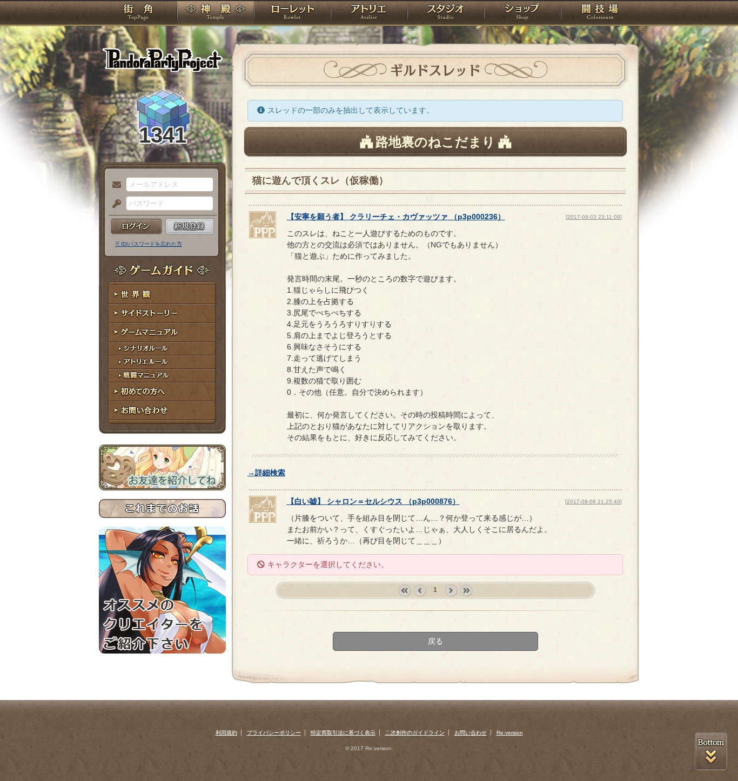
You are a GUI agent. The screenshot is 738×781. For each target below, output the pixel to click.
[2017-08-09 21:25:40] (593, 501)
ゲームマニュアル (162, 332)
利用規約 (226, 733)
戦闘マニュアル (162, 375)
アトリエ (369, 13)
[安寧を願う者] (262, 235)
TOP (138, 13)
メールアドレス (114, 185)
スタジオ (445, 13)
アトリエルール (162, 362)
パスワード (114, 204)
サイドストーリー (162, 313)
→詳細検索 (266, 472)
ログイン (136, 226)
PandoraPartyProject (162, 59)
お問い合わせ (162, 410)
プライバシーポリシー (274, 733)
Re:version (510, 733)
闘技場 (600, 13)
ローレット (292, 13)
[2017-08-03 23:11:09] (594, 217)
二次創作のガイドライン (415, 733)
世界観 (162, 294)
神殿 (215, 13)
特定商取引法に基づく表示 (343, 733)
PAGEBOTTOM (711, 751)
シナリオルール (162, 348)
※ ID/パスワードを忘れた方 (148, 244)
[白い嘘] (262, 520)
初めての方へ (162, 391)
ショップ (522, 13)
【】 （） (396, 216)
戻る (435, 641)
